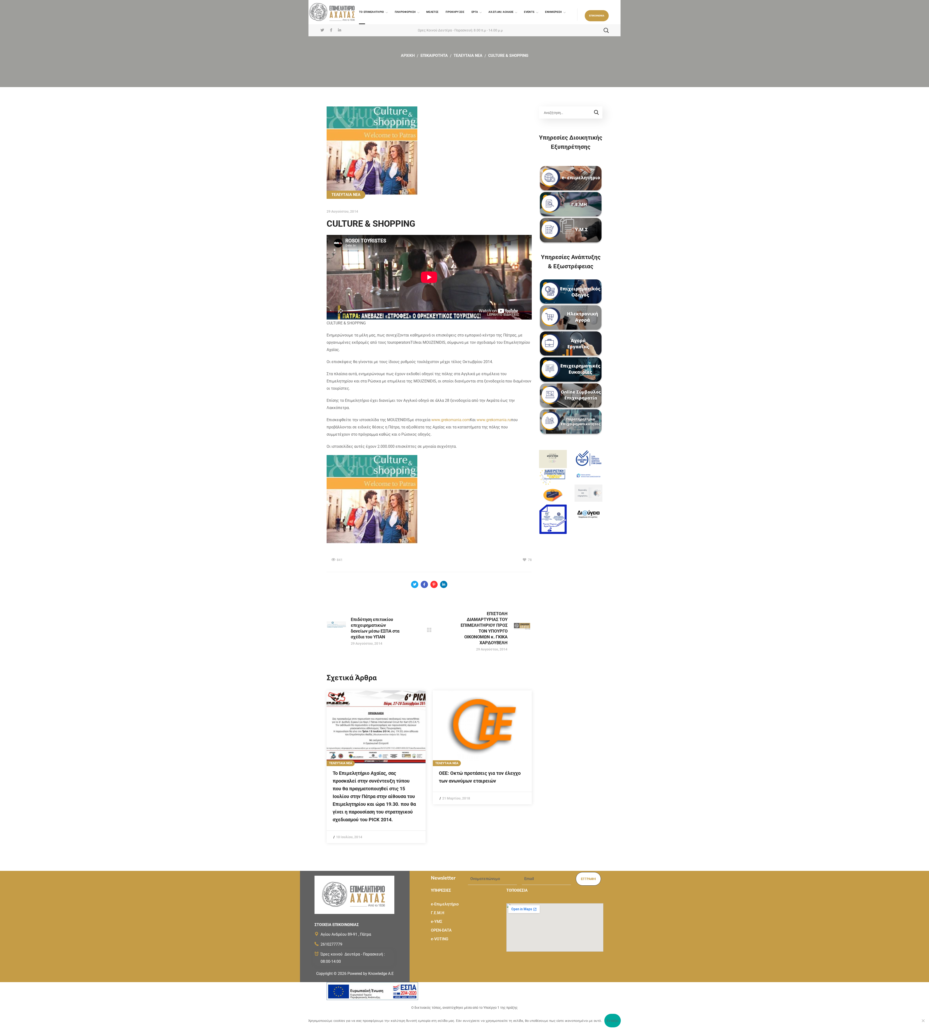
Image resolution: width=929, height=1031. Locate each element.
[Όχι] (923, 1020)
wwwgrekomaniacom (450, 420)
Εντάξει (613, 1021)
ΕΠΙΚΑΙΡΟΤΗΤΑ (434, 55)
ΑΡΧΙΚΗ (408, 55)
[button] (596, 16)
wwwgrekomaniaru (494, 420)
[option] (376, 766)
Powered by (370, 973)
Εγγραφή (588, 879)
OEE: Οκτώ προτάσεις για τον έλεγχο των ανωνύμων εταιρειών (480, 777)
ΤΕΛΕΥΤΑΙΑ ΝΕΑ (468, 55)
